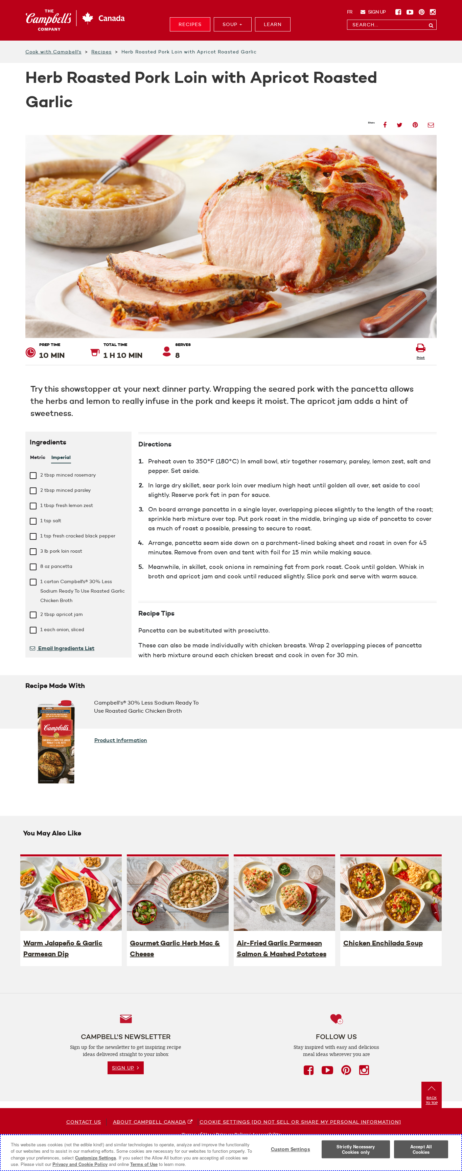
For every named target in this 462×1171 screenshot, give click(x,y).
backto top (432, 1100)
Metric (37, 457)
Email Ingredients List (65, 648)
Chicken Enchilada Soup (383, 943)
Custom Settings (290, 1149)
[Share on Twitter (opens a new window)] (399, 123)
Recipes (101, 52)
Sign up (376, 12)
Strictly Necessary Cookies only (356, 1149)
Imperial (61, 457)
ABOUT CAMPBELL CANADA (149, 1122)
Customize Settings (95, 1157)
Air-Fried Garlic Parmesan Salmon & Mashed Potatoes (281, 948)
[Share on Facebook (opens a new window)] (385, 123)
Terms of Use (144, 1164)
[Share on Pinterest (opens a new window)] (415, 123)
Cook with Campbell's (53, 52)
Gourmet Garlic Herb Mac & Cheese (175, 948)
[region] (231, 1152)
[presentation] (71, 893)
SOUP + (233, 24)
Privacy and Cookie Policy (80, 1164)
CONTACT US (83, 1122)
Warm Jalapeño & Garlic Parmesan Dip (62, 948)
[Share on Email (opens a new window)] (431, 123)
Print (421, 357)
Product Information (120, 740)
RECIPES (190, 24)
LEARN (273, 24)
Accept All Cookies (421, 1149)
